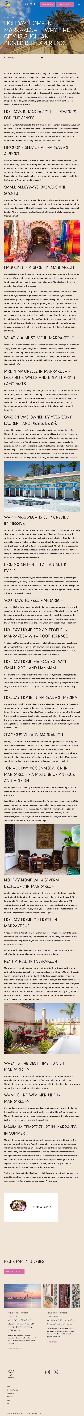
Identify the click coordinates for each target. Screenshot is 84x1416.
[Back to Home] (7, 6)
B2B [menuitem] (41, 1413)
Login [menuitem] (9, 1400)
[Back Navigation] (42, 58)
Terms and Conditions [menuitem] (30, 1413)
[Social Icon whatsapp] (31, 4)
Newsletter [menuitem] (11, 1393)
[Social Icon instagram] (26, 4)
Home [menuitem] (9, 1387)
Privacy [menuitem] (17, 1413)
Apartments (47, 4)
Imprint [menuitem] (9, 1413)
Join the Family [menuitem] (12, 1390)
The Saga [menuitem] (10, 1397)
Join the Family (65, 4)
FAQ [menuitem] (8, 1403)
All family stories (14, 1271)
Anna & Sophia (9, 17)
